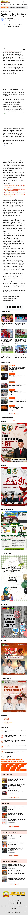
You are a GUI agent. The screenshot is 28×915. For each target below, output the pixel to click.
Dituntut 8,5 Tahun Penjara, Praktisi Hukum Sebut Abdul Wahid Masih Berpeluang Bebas (16, 843)
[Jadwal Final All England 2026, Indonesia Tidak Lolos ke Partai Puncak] (21, 318)
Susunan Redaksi (12, 906)
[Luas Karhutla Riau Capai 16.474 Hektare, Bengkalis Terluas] (4, 408)
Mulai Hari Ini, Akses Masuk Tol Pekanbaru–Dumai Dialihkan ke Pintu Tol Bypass (17, 393)
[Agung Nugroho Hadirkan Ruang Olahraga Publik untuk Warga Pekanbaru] (7, 349)
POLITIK (18, 4)
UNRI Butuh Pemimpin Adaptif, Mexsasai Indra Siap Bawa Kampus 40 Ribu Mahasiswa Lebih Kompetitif (16, 865)
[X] (13, 307)
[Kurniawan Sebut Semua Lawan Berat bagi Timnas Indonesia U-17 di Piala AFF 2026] (21, 333)
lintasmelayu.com (10, 51)
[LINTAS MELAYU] (5, 2)
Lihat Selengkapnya (13, 413)
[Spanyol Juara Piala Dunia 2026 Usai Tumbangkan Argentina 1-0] (7, 318)
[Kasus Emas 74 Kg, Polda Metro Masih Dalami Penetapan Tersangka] (4, 837)
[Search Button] (23, 2)
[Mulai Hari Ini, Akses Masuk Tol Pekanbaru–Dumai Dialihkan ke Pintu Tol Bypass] (4, 392)
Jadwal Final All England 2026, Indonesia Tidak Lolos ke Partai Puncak (14, 189)
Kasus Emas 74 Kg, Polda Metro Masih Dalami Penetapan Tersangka (16, 836)
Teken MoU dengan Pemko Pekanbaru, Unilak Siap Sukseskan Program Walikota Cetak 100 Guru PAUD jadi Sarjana (16, 872)
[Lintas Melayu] (14, 894)
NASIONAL (12, 4)
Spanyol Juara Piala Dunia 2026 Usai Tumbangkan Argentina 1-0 (14, 186)
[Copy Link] (7, 307)
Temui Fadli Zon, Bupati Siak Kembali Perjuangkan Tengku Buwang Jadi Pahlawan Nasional (17, 368)
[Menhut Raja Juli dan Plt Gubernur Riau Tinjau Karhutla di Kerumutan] (4, 384)
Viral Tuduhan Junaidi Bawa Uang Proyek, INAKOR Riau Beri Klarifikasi (15, 736)
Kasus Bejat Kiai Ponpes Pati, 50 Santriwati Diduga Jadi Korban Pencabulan (15, 849)
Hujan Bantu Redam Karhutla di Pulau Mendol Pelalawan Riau (16, 820)
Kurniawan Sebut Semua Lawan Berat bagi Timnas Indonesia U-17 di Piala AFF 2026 (21, 340)
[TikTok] (14, 903)
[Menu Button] (26, 2)
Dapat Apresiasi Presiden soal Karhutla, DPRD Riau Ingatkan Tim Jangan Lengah (17, 400)
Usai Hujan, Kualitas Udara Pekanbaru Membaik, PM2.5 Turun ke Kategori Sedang (15, 741)
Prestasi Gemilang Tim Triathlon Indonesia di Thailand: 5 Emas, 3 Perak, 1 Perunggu (20, 356)
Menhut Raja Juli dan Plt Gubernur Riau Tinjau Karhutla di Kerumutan (17, 385)
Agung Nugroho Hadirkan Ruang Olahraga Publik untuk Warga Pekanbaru (7, 356)
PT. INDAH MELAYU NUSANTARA (13, 910)
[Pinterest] (18, 307)
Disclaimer (14, 908)
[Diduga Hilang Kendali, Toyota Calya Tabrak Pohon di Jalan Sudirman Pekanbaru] (4, 809)
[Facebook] (10, 307)
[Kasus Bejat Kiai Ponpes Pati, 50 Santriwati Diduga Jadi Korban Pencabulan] (4, 850)
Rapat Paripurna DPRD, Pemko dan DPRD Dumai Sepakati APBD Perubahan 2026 (15, 746)
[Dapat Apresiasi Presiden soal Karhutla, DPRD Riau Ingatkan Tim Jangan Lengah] (4, 400)
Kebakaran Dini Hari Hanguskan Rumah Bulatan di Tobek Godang (15, 814)
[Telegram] (15, 307)
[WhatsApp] (20, 307)
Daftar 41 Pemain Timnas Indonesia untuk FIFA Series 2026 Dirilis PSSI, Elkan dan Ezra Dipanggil (14, 194)
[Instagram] (7, 903)
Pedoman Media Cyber (22, 906)
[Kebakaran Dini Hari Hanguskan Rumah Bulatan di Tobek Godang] (4, 815)
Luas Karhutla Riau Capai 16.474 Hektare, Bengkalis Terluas (16, 408)
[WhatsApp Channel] (20, 903)
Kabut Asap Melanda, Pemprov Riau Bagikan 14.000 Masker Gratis (15, 730)
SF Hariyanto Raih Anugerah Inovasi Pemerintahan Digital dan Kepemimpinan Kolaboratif (17, 377)
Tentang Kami (4, 906)
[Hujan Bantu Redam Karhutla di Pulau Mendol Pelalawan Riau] (4, 821)
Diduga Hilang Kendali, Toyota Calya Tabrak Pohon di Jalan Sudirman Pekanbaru (16, 808)
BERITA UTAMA (4, 4)
